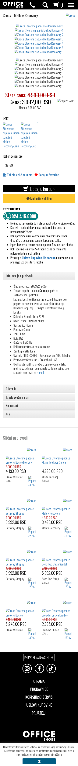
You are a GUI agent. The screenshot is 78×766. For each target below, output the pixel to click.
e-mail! (40, 372)
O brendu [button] (11, 389)
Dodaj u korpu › (41, 188)
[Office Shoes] (13, 4)
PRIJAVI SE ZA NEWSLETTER (39, 657)
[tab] (39, 276)
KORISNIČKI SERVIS (39, 696)
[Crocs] (72, 13)
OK (39, 761)
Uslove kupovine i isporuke (38, 258)
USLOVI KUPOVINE (39, 704)
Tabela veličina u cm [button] (17, 397)
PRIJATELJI (39, 712)
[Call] (32, 5)
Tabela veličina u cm (19, 174)
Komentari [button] (12, 405)
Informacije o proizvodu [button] (19, 276)
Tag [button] (8, 414)
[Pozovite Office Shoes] (22, 216)
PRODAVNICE (39, 688)
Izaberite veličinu (41, 198)
